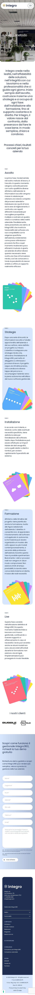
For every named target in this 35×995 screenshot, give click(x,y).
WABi (19, 990)
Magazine (7, 932)
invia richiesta (10, 860)
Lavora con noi (8, 934)
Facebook (7, 963)
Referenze (7, 929)
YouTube (7, 966)
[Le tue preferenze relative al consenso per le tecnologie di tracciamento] (3, 991)
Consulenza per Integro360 (12, 949)
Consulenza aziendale (11, 952)
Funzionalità (7, 916)
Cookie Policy (22, 988)
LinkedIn (6, 961)
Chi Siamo (7, 924)
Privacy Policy (13, 988)
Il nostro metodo (9, 927)
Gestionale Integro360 (11, 907)
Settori (6, 912)
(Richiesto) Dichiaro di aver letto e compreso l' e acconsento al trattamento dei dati (17, 850)
